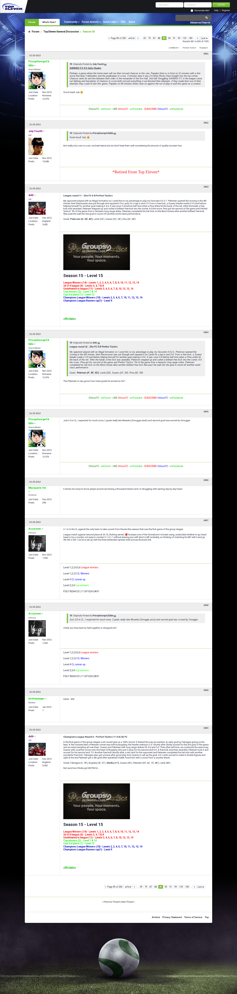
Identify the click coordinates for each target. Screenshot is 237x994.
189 (190, 38)
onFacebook (176, 109)
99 (179, 38)
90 (169, 38)
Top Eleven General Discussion (61, 31)
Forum (31, 22)
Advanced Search (200, 22)
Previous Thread (112, 901)
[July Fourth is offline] (37, 146)
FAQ (123, 21)
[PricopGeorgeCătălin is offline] (36, 80)
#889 (206, 690)
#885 (206, 411)
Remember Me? (201, 10)
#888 (206, 605)
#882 (206, 123)
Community (70, 21)
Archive (156, 917)
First (132, 38)
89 (164, 38)
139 (184, 38)
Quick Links (109, 21)
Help (216, 10)
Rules (132, 21)
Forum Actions (90, 21)
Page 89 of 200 (118, 38)
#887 (206, 520)
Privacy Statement (172, 917)
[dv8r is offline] (37, 208)
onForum (106, 109)
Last (203, 38)
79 (149, 38)
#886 (206, 480)
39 (144, 38)
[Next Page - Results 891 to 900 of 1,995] (198, 38)
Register (226, 10)
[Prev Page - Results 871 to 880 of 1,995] (138, 38)
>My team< (69, 318)
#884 (206, 332)
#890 (206, 728)
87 (154, 38)
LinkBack (173, 48)
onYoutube (136, 109)
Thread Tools (188, 48)
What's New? (49, 22)
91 (174, 38)
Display (203, 48)
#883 (206, 187)
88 (159, 38)
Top (207, 917)
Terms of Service (193, 917)
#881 (206, 54)
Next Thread (127, 901)
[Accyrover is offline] (37, 543)
